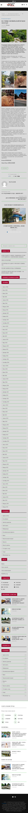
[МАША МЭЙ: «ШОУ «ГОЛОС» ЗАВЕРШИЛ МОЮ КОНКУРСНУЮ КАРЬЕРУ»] (5, 745)
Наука (4, 535)
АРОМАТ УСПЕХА (16, 751)
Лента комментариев (6, 570)
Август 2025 (5, 326)
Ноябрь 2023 (5, 395)
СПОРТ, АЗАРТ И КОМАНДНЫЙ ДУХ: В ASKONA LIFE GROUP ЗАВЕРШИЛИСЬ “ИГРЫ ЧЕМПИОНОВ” (19, 734)
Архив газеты (6, 515)
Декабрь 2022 (6, 431)
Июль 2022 (5, 447)
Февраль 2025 (6, 346)
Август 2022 (5, 444)
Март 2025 (5, 342)
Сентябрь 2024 (6, 362)
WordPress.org (4, 573)
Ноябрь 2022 (5, 434)
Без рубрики (5, 519)
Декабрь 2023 (6, 392)
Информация (5, 528)
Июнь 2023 (5, 411)
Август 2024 (5, 365)
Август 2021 (5, 484)
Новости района (6, 545)
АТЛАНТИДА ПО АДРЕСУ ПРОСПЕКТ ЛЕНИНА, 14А (18, 619)
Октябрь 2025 (6, 319)
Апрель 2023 (5, 418)
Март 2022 (5, 461)
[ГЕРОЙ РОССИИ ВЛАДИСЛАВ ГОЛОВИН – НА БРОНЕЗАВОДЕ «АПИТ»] (5, 639)
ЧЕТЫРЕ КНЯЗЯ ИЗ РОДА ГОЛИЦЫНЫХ (11, 268)
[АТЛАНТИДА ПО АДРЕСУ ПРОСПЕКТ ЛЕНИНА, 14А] (5, 621)
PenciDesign (4, 803)
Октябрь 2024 (6, 359)
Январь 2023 (5, 428)
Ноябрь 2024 (5, 356)
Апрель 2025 (5, 339)
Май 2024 (5, 375)
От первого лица (6, 548)
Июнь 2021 (5, 490)
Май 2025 (5, 336)
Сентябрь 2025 (6, 323)
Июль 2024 (5, 369)
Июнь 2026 (5, 293)
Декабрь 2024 (6, 352)
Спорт (4, 552)
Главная (3, 13)
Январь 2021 (5, 507)
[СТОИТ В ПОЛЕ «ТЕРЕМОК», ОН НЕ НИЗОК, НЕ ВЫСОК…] (14, 216)
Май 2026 (5, 296)
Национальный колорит (8, 538)
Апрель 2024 (5, 378)
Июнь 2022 (5, 451)
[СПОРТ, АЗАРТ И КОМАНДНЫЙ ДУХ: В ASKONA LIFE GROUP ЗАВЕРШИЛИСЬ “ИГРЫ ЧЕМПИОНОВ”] (5, 734)
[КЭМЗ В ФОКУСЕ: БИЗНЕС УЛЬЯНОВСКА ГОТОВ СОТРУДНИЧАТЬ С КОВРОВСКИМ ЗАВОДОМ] (5, 601)
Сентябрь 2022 (6, 441)
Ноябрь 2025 (5, 316)
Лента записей (4, 567)
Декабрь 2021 (6, 470)
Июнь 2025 (5, 333)
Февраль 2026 (6, 306)
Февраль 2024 (6, 385)
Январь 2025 (5, 349)
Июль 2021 (5, 487)
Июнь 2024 (5, 372)
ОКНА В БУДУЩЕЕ (6, 260)
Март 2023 (5, 421)
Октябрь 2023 (6, 398)
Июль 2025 (5, 329)
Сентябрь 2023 (6, 402)
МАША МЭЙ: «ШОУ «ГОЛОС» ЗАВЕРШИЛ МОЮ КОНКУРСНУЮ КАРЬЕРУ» (19, 744)
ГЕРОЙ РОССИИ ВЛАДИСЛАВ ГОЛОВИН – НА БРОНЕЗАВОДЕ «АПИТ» (12, 272)
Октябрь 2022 (6, 438)
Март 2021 (5, 500)
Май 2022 (5, 454)
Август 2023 (5, 405)
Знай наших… (6, 525)
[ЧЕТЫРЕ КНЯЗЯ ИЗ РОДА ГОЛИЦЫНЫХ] (5, 630)
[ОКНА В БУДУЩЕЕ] (5, 611)
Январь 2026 (5, 310)
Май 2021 (5, 493)
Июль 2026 (5, 290)
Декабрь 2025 (6, 313)
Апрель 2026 (5, 300)
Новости (4, 542)
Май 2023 (5, 415)
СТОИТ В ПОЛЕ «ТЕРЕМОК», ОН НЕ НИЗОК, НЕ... (14, 226)
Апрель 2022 (5, 457)
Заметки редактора (7, 522)
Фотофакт (4, 168)
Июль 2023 (5, 408)
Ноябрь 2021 (5, 474)
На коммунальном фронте (13, 13)
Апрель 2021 (5, 497)
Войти (2, 564)
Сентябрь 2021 (6, 480)
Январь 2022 (5, 467)
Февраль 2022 (6, 464)
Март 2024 (5, 382)
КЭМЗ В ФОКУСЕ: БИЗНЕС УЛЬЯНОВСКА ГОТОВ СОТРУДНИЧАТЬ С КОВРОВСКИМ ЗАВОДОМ (13, 256)
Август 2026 (5, 287)
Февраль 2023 (6, 424)
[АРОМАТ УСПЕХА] (5, 754)
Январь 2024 (5, 388)
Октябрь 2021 (6, 477)
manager (8, 25)
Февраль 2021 (6, 503)
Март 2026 (5, 303)
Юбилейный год (6, 555)
